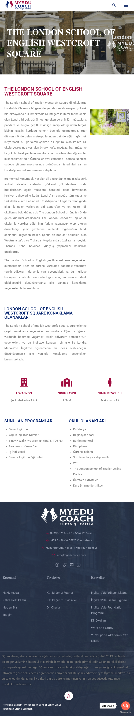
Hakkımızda (11, 592)
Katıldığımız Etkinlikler (62, 600)
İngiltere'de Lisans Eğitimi (109, 600)
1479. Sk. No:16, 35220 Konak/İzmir (71, 540)
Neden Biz (10, 607)
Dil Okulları (54, 607)
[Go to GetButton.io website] (125, 712)
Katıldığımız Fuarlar (60, 592)
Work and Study (102, 628)
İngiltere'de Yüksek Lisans (109, 592)
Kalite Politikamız (14, 600)
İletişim (7, 614)
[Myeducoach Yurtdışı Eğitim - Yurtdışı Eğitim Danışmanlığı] (18, 5)
